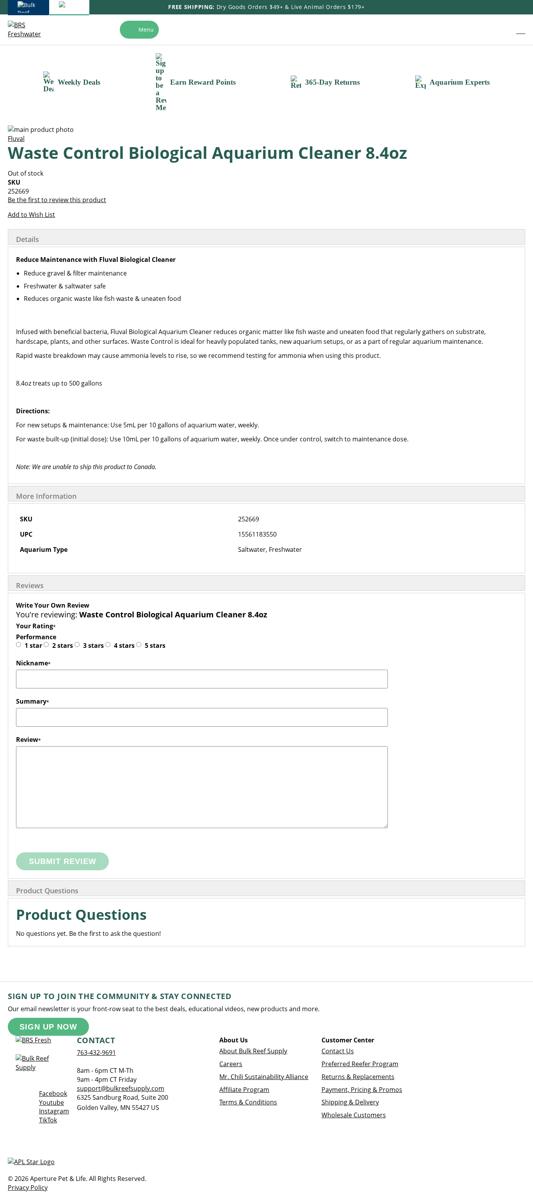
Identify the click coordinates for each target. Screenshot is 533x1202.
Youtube (51, 1102)
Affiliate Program (244, 1089)
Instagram (54, 1111)
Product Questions (47, 890)
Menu (146, 29)
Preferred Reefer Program (360, 1064)
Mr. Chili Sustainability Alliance (263, 1076)
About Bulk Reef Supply (253, 1051)
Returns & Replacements (358, 1076)
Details (27, 239)
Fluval (16, 138)
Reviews (30, 585)
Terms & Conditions (248, 1102)
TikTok (48, 1120)
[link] (503, 29)
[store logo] (28, 30)
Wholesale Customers (354, 1115)
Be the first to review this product (57, 200)
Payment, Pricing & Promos (362, 1089)
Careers (230, 1064)
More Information (46, 496)
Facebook (53, 1093)
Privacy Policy (28, 1187)
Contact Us (338, 1051)
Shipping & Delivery (350, 1102)
